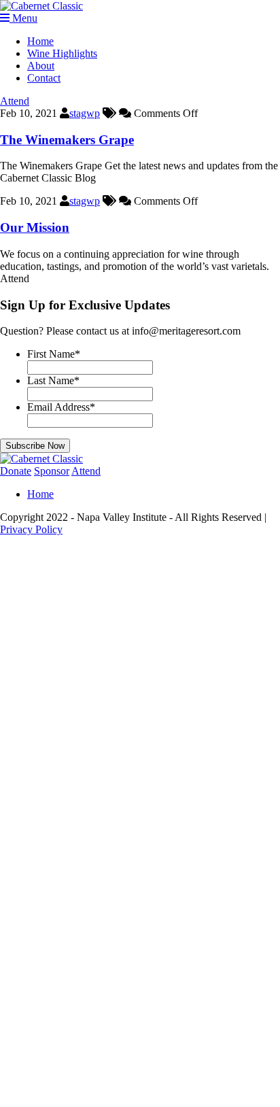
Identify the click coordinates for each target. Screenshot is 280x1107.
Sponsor (51, 471)
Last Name (53, 380)
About (40, 65)
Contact (43, 78)
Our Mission (34, 227)
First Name (53, 354)
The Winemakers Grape (67, 140)
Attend (14, 101)
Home (40, 41)
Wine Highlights (62, 53)
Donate (15, 471)
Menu (23, 18)
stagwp (84, 113)
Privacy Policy (31, 529)
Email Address (61, 407)
